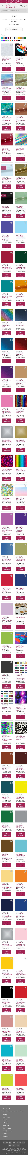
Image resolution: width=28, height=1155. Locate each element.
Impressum (5, 1149)
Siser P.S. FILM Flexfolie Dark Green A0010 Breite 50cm (20, 267)
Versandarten (12, 1149)
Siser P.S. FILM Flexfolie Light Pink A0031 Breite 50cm (20, 944)
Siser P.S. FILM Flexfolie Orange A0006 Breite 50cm (20, 886)
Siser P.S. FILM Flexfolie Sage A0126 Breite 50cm (20, 208)
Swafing (5, 1114)
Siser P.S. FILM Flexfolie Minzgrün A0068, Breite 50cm (20, 1060)
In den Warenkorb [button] (7, 68)
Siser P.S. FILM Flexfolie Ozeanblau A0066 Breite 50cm (7, 1060)
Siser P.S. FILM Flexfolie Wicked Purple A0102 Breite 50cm (6, 237)
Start (3, 19)
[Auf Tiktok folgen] (16, 1)
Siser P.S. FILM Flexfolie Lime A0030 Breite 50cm (7, 1089)
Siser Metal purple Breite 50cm (6, 381)
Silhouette (5, 1136)
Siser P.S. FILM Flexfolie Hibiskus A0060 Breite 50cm (20, 1089)
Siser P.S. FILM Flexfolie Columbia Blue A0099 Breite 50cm (6, 560)
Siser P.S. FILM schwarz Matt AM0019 (5, 208)
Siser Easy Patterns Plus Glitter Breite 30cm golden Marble (21, 90)
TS (24, 1153)
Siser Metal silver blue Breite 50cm (20, 324)
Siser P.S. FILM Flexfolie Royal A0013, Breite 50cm (20, 915)
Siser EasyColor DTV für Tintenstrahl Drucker (19, 60)
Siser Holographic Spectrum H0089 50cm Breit (20, 149)
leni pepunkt (6, 1125)
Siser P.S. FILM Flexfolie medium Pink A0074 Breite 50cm (6, 411)
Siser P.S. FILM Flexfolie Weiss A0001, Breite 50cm (20, 973)
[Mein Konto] (18, 6)
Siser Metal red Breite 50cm (19, 353)
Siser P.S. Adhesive (20, 617)
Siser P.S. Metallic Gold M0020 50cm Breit (20, 442)
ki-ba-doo (5, 1122)
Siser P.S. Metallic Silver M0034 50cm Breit (7, 442)
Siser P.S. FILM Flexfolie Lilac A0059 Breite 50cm (7, 619)
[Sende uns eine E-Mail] (18, 1)
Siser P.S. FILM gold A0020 (20, 179)
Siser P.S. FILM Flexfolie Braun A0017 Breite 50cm (20, 768)
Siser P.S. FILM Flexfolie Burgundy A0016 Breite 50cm (7, 267)
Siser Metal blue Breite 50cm (6, 353)
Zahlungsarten (21, 1149)
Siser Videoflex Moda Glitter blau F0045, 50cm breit (6, 707)
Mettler (5, 1133)
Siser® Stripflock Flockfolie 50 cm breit (20, 648)
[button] (7, 1)
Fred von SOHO (7, 1128)
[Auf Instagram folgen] (13, 1)
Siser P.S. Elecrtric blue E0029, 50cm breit (20, 590)
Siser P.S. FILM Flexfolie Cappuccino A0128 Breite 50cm (20, 119)
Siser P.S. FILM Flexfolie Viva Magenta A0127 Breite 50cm (6, 150)
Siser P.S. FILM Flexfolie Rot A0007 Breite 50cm (20, 1002)
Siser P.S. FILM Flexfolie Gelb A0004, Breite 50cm (7, 973)
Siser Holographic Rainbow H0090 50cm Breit (20, 411)
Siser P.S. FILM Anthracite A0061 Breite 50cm (6, 677)
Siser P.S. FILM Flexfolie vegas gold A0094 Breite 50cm (20, 559)
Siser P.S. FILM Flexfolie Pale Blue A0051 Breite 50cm (20, 237)
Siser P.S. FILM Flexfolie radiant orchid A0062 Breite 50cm (7, 529)
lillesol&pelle (6, 1117)
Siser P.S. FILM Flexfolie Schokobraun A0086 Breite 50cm (7, 856)
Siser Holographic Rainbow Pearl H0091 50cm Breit (20, 500)
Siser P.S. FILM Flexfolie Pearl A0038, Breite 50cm (20, 1031)
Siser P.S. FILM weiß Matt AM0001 (7, 179)
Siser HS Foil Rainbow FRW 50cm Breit (21, 471)
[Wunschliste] (21, 6)
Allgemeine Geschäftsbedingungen (14, 1148)
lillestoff (5, 1120)
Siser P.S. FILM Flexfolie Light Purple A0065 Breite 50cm (19, 529)
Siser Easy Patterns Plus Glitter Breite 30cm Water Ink (6, 119)
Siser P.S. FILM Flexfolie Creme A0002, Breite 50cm (7, 886)
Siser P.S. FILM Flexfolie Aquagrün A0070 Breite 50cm (20, 855)
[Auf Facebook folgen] (11, 1)
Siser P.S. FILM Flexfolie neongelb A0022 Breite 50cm (20, 797)
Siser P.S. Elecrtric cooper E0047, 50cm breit (6, 768)
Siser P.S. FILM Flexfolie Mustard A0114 (20, 296)
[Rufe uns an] (21, 1)
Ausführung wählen (20, 655)
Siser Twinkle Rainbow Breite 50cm (6, 325)
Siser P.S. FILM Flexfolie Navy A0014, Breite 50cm (7, 915)
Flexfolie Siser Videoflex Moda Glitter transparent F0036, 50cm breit (20, 677)
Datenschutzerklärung (14, 1150)
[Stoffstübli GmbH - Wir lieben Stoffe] (10, 5)
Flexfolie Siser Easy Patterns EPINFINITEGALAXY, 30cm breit (21, 708)
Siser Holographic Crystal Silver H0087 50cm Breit (6, 500)
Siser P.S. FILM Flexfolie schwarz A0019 (6, 1002)
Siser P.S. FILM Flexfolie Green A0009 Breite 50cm (7, 826)
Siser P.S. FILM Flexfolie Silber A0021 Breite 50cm (7, 944)
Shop (7, 19)
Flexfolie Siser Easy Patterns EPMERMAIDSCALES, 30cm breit (7, 738)
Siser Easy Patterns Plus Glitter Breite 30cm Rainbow (6, 90)
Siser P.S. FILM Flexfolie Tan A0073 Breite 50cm (20, 382)
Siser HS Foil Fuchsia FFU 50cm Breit (7, 470)
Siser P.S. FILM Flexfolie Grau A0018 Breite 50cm (20, 826)
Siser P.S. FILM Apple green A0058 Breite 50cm (6, 648)
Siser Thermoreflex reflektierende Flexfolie (6, 59)
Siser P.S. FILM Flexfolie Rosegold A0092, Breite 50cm (7, 1031)
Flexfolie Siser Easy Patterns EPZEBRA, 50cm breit (20, 738)
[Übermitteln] (25, 10)
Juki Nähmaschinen (8, 1131)
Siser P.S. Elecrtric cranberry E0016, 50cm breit (6, 590)
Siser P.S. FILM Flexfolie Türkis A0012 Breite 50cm (7, 797)
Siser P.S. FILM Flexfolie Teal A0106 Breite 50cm (7, 296)
